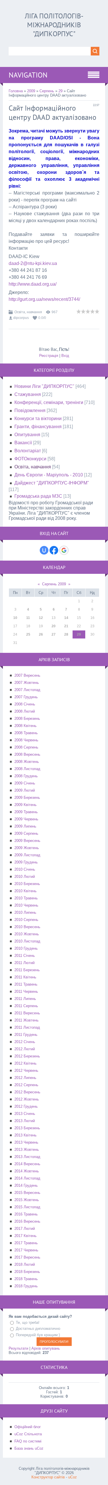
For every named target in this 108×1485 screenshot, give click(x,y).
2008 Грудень (26, 776)
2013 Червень (26, 1142)
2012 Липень (25, 1078)
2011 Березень (27, 970)
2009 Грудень (26, 862)
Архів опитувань (45, 1348)
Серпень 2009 (54, 584)
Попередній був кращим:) (38, 1335)
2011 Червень (26, 991)
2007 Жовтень (26, 682)
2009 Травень (26, 812)
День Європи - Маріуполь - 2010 (48, 474)
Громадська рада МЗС (38, 496)
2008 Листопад (27, 769)
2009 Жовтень (26, 848)
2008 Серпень (26, 747)
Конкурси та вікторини (38, 418)
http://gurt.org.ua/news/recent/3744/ (44, 299)
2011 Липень (25, 999)
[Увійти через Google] (64, 550)
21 (66, 626)
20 (54, 626)
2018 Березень (27, 1271)
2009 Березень (27, 797)
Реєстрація (48, 355)
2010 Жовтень (26, 934)
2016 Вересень (27, 1221)
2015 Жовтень (26, 1200)
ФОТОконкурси (30, 458)
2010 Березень (27, 884)
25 (28, 634)
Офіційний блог (27, 1427)
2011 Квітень (25, 977)
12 (41, 618)
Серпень (46, 91)
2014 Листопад (27, 1178)
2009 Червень (26, 819)
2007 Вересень (27, 675)
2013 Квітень (25, 1135)
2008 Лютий (24, 711)
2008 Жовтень (26, 761)
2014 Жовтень (26, 1171)
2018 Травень (26, 1279)
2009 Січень (24, 783)
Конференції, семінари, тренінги (48, 402)
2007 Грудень (26, 697)
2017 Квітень (25, 1236)
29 (60, 91)
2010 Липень (25, 912)
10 (15, 618)
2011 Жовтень (26, 1020)
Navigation (28, 75)
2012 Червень (26, 1070)
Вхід (65, 355)
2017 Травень (26, 1243)
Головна (16, 91)
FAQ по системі (27, 1441)
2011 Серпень (26, 1006)
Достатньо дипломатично (38, 1328)
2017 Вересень (27, 1257)
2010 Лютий (24, 876)
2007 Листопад (27, 690)
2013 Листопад (27, 1157)
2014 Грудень (26, 1185)
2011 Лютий (24, 963)
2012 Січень (24, 1042)
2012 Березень (27, 1056)
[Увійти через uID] (44, 550)
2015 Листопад (27, 1207)
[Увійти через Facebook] (54, 550)
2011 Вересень (27, 1013)
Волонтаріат (27, 450)
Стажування (27, 394)
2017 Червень (26, 1250)
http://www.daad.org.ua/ (32, 284)
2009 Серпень (26, 833)
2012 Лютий (24, 1049)
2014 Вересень (27, 1164)
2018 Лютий (24, 1264)
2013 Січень (24, 1113)
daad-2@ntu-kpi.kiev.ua (33, 263)
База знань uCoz (28, 1448)
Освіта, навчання (28, 312)
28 (66, 634)
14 (66, 618)
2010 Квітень (25, 891)
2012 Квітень (25, 1063)
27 (54, 634)
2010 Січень (24, 869)
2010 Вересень (27, 927)
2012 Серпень (26, 1085)
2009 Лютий (24, 790)
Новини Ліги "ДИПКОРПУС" (44, 386)
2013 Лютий (24, 1121)
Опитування (27, 434)
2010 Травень (26, 898)
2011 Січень (24, 955)
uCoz (72, 1477)
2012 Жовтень (26, 1099)
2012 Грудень (26, 1106)
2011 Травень (25, 984)
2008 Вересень (27, 754)
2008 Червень (26, 740)
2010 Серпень (26, 919)
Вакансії (23, 442)
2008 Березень (27, 718)
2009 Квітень (25, 805)
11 (28, 618)
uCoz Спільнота (28, 1434)
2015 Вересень (27, 1192)
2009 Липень (25, 826)
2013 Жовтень (26, 1149)
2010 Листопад (27, 941)
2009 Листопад (27, 855)
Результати (18, 1348)
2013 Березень (27, 1128)
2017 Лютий (24, 1228)
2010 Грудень (26, 948)
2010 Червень (26, 905)
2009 (31, 91)
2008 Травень (26, 733)
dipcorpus (21, 318)
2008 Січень (24, 704)
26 (41, 634)
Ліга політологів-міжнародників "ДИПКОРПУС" (54, 24)
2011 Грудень (25, 1034)
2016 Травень (26, 1214)
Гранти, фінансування (38, 426)
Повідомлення (30, 410)
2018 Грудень (26, 1286)
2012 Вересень (27, 1092)
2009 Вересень (27, 840)
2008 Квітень (25, 726)
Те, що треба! (27, 1322)
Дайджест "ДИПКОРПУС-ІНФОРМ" (51, 482)
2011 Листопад (27, 1027)
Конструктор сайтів (48, 1477)
